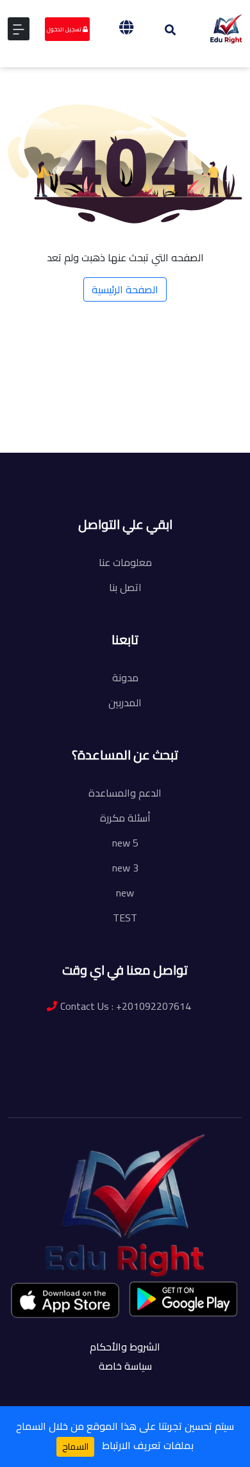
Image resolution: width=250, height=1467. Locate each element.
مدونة (125, 677)
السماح (75, 1446)
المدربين (125, 702)
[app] (66, 1299)
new (125, 892)
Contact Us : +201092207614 (125, 1006)
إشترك (129, 462)
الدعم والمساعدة (125, 792)
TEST (125, 917)
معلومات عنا (125, 562)
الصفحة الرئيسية (125, 289)
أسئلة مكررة (125, 817)
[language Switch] (126, 27)
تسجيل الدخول (65, 29)
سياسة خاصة (125, 1365)
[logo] (226, 27)
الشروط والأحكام (125, 1346)
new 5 (125, 842)
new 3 (125, 867)
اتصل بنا (125, 587)
